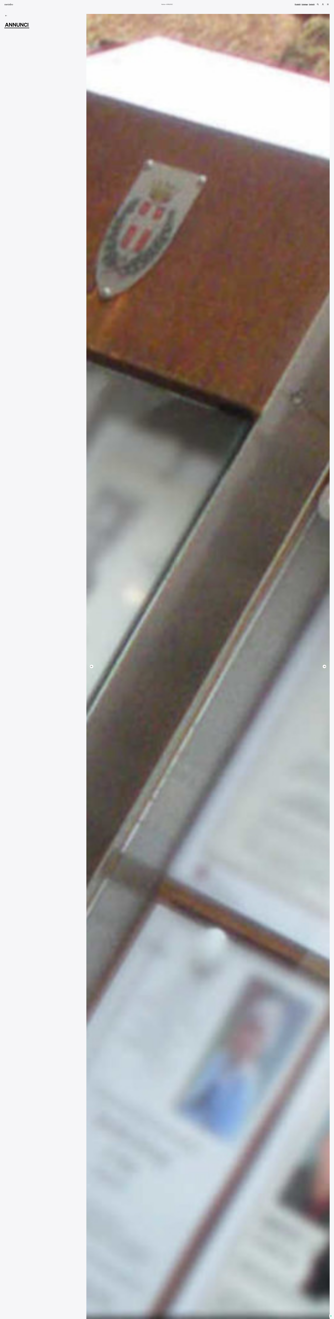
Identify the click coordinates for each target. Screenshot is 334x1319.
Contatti (312, 4)
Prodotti (298, 4)
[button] (91, 666)
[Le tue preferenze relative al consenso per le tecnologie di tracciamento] (331, 1316)
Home (163, 4)
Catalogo (305, 4)
